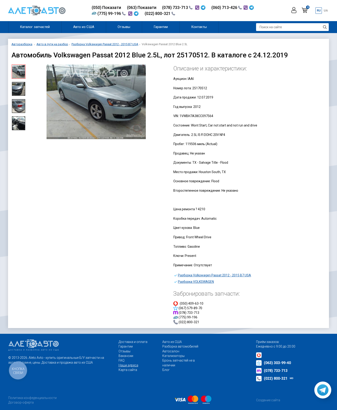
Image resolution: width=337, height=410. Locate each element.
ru (319, 10)
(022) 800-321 (158, 13)
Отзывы (124, 27)
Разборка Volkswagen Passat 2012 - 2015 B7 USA (214, 275)
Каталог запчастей (35, 27)
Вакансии (126, 356)
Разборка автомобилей (180, 346)
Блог (166, 370)
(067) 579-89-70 (190, 308)
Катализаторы (173, 356)
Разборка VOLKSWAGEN (196, 282)
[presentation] (32, 102)
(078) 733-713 (175, 7)
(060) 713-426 (224, 7)
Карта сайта (128, 370)
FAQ (121, 360)
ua (326, 10)
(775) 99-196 (109, 13)
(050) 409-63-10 (191, 303)
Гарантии (161, 27)
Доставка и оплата (133, 342)
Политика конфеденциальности (32, 398)
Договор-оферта (21, 402)
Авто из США (83, 27)
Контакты (199, 27)
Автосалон (170, 351)
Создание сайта (268, 400)
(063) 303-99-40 (277, 363)
